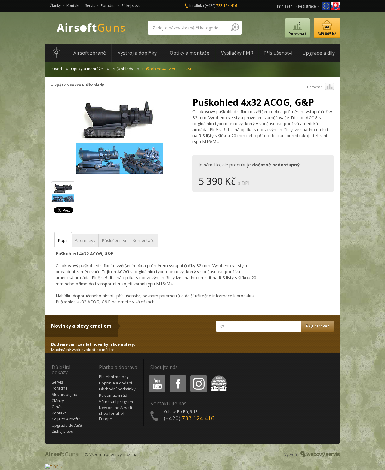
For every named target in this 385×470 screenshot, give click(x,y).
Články (55, 5)
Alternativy (85, 240)
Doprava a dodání (115, 383)
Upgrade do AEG (67, 425)
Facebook (178, 376)
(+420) (221, 5)
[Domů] (56, 53)
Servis (90, 5)
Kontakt (72, 5)
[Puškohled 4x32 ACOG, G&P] (119, 136)
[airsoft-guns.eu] (326, 5)
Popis (63, 240)
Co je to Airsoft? (66, 419)
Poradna (108, 5)
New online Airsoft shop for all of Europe (115, 413)
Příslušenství (114, 240)
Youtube (156, 376)
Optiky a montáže (87, 68)
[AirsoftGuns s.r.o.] (91, 28)
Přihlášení (285, 6)
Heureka (218, 376)
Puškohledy (122, 68)
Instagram (198, 376)
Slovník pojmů (64, 394)
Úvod (57, 68)
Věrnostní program (116, 401)
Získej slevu (131, 5)
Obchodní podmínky (117, 389)
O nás (57, 406)
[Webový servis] (320, 454)
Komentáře (143, 240)
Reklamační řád (113, 395)
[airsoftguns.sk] (335, 5)
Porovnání (315, 87)
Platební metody (114, 376)
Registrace (307, 6)
